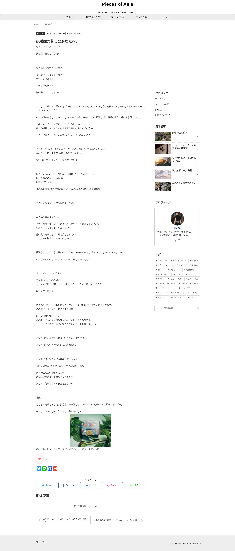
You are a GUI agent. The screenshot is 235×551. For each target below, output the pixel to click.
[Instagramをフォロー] (179, 241)
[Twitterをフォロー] (175, 241)
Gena (177, 228)
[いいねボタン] (39, 459)
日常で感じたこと (163, 115)
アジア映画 (160, 99)
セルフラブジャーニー (56, 33)
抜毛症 (41, 33)
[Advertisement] (177, 61)
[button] (197, 308)
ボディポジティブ (75, 33)
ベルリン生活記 (162, 104)
